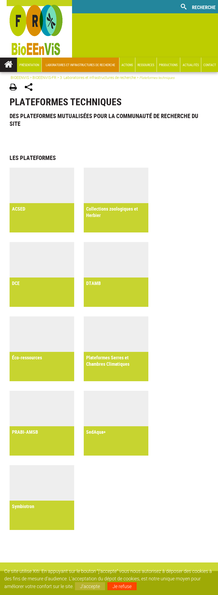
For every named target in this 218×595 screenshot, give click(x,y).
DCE (16, 283)
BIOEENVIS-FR (44, 77)
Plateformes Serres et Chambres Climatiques (107, 360)
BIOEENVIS (20, 77)
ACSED (18, 209)
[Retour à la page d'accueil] (36, 29)
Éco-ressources (27, 357)
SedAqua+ (96, 432)
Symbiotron (23, 506)
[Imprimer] (15, 87)
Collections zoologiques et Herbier (112, 212)
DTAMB (93, 283)
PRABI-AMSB (25, 432)
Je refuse (122, 586)
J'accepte (90, 586)
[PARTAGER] (30, 87)
